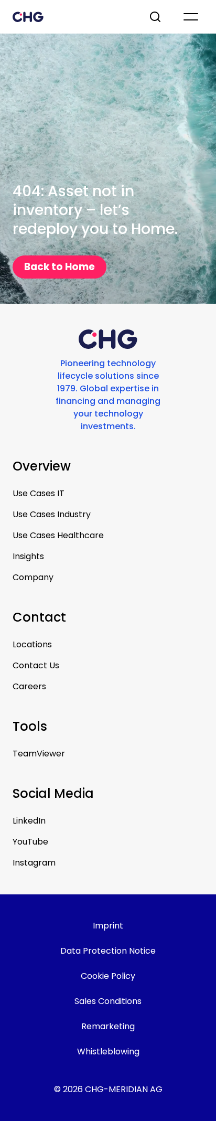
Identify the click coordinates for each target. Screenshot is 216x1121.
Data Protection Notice (108, 951)
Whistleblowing (108, 1051)
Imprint (108, 926)
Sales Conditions (108, 1001)
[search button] (156, 16)
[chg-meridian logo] (71, 17)
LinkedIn (29, 821)
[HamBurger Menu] (190, 16)
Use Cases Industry (52, 514)
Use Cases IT (38, 493)
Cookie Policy (108, 976)
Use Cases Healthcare (58, 535)
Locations (32, 644)
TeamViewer (39, 754)
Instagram (34, 863)
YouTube (30, 842)
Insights (28, 556)
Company (33, 577)
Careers (29, 686)
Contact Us (36, 665)
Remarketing (108, 1026)
